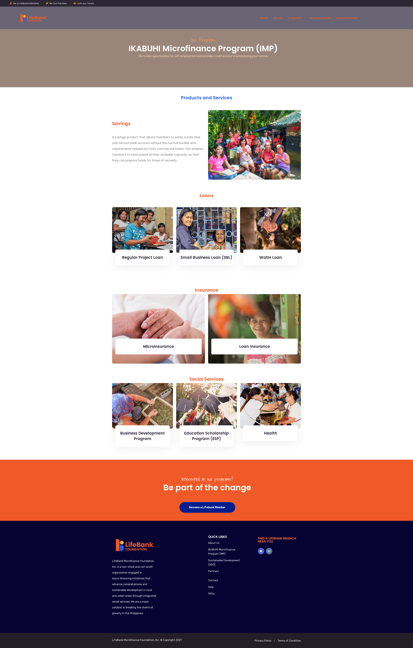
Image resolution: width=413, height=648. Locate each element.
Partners (213, 571)
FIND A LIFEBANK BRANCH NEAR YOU (277, 540)
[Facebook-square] (261, 551)
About (277, 18)
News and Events (320, 18)
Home (264, 18)
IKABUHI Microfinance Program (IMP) (221, 551)
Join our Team (85, 3)
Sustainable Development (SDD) (224, 562)
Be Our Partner (58, 3)
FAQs (211, 593)
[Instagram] (269, 551)
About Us (214, 542)
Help (211, 587)
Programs (295, 18)
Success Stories (346, 18)
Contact (213, 580)
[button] (207, 507)
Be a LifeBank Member (26, 3)
